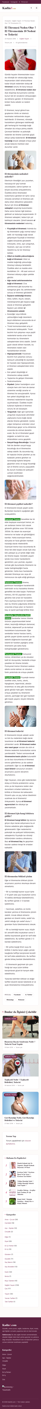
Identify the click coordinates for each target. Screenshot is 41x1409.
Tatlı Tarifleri (9, 1302)
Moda (7, 1276)
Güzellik (7, 1259)
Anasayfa (8, 21)
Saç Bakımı (8, 1262)
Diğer (6, 1237)
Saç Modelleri (9, 1267)
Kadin (9, 7)
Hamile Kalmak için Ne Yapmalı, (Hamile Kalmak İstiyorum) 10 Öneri (25, 1165)
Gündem (8, 1254)
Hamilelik (8, 1223)
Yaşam (7, 1294)
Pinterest (24, 2)
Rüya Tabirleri (9, 1281)
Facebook (5, 2)
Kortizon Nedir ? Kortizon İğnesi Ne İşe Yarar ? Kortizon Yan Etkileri (25, 1174)
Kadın (7, 1272)
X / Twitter (28, 995)
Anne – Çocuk (10, 1219)
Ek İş (6, 1249)
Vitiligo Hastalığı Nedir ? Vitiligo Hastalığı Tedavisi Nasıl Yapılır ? (25, 1183)
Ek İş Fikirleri (9, 1246)
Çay (6, 1289)
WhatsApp (10, 1000)
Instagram (14, 2)
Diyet (6, 1241)
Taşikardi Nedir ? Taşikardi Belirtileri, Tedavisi (17, 1081)
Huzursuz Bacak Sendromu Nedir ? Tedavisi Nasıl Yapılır (20, 1043)
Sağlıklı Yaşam (16, 21)
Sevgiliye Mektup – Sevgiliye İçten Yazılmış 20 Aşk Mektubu (26, 1192)
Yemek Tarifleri (10, 1298)
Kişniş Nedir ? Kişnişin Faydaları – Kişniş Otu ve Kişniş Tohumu (25, 1201)
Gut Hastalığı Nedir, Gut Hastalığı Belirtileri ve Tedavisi (19, 1119)
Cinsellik (8, 1232)
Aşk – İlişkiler (9, 1228)
